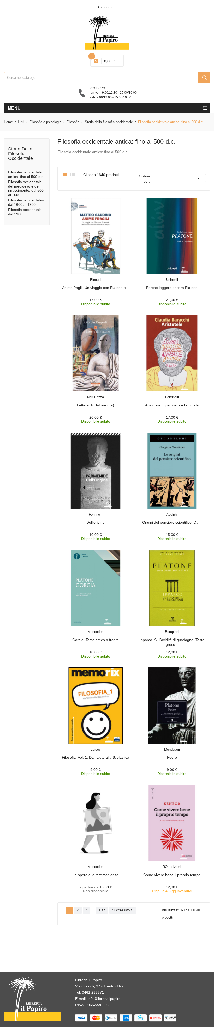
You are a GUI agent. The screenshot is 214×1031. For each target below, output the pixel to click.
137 (102, 910)
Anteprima (83, 276)
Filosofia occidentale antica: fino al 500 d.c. (26, 174)
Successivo (122, 910)
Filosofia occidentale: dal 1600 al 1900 (25, 202)
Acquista (100, 276)
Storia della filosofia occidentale (20, 154)
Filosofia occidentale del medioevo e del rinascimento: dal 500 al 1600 (26, 188)
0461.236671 (93, 992)
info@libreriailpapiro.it (105, 999)
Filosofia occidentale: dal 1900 (25, 212)
